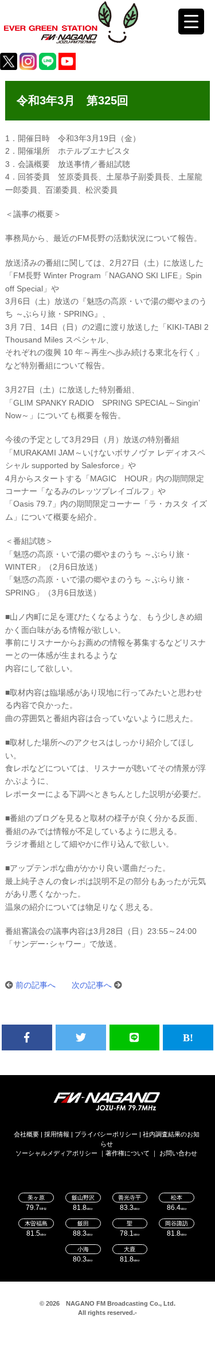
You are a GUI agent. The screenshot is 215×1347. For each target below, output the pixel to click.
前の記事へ (35, 985)
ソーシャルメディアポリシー (56, 1153)
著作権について (127, 1153)
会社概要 (26, 1134)
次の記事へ (92, 985)
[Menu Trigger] (191, 21)
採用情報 (56, 1134)
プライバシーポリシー (106, 1134)
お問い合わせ (178, 1153)
